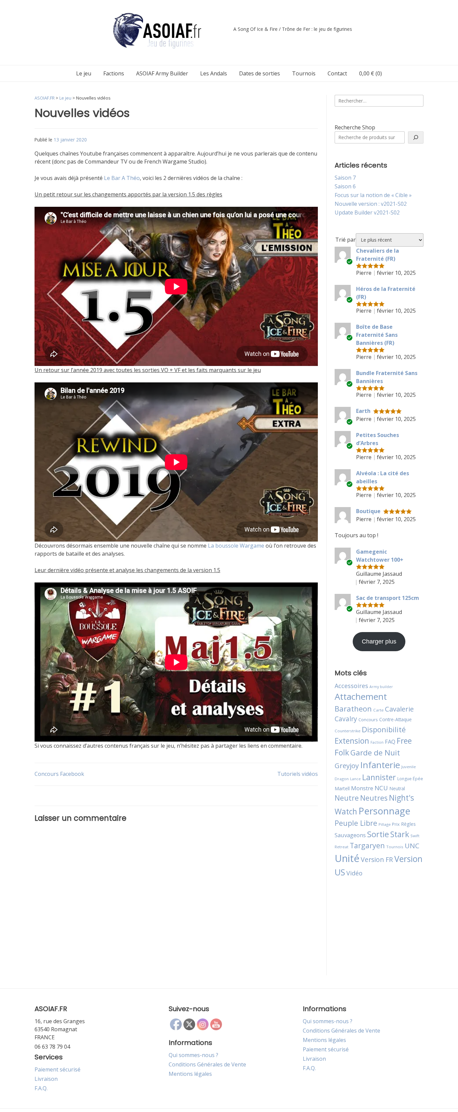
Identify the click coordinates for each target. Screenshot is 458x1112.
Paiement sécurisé (57, 1069)
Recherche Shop (355, 127)
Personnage (384, 810)
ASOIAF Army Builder (162, 73)
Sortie (378, 834)
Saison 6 (345, 186)
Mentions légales (190, 1073)
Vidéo (354, 873)
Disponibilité (384, 729)
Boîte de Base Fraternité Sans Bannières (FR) (377, 335)
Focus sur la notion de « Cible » (373, 195)
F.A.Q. (41, 1088)
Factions (113, 73)
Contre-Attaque (395, 719)
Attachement (361, 696)
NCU (381, 788)
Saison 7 (345, 177)
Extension (352, 740)
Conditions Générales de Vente (207, 1064)
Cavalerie (399, 709)
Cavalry (346, 718)
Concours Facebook (59, 774)
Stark (399, 834)
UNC (412, 845)
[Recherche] (415, 137)
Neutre (347, 798)
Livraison (46, 1079)
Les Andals (213, 73)
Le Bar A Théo (122, 178)
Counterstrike (347, 730)
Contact (337, 73)
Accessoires (351, 686)
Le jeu (83, 73)
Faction (377, 742)
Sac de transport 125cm (387, 598)
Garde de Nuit (375, 752)
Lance (355, 779)
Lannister (379, 777)
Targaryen (367, 845)
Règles (408, 824)
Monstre (362, 788)
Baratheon (353, 708)
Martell (342, 788)
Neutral (397, 788)
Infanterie (380, 765)
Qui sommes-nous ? (193, 1055)
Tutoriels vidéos (297, 774)
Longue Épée (410, 779)
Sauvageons (350, 835)
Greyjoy (347, 765)
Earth (363, 411)
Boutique (368, 511)
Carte (378, 710)
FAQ (390, 741)
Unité (347, 858)
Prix (396, 824)
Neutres (374, 798)
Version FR (377, 859)
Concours (368, 720)
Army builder (381, 686)
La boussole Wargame (236, 545)
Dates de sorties (259, 73)
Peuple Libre (356, 823)
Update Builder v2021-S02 (367, 212)
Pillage (385, 824)
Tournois (304, 73)
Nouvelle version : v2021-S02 (371, 203)
